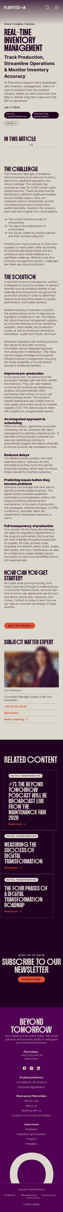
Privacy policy (49, 1195)
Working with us (31, 1110)
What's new (31, 1101)
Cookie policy (33, 1198)
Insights (18, 24)
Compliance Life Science (31, 1082)
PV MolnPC (10, 1195)
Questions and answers (31, 1134)
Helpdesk (31, 1143)
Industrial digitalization (31, 1087)
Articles (29, 24)
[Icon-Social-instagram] (31, 1068)
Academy (31, 1129)
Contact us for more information (31, 1115)
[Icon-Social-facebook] (24, 1068)
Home (7, 24)
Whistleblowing (28, 1195)
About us (31, 1105)
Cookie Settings (31, 1204)
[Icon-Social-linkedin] (38, 1068)
